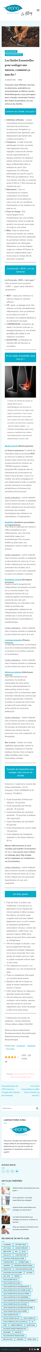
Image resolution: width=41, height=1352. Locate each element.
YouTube (10, 1049)
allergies (7, 1244)
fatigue (29, 1272)
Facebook (31, 1045)
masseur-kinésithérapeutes (14, 1329)
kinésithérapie (16, 1325)
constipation (20, 1255)
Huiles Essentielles (14, 54)
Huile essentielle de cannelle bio (17, 1290)
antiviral (7, 1248)
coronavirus (8, 1262)
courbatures (23, 1262)
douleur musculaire (23, 1269)
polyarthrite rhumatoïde (13, 1336)
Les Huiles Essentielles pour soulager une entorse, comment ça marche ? (25, 1219)
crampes (6, 1265)
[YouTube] (17, 1171)
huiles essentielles (24, 1077)
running (20, 1339)
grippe (17, 1276)
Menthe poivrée (11, 446)
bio (16, 1251)
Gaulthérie (9, 522)
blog (24, 1251)
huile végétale (29, 1318)
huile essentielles (10, 1315)
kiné (5, 1325)
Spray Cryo (31, 1339)
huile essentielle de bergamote (16, 1286)
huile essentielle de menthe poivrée (18, 1308)
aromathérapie (20, 1074)
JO (32, 1322)
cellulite (7, 1255)
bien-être (7, 1251)
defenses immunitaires (23, 1265)
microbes (7, 1332)
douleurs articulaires (12, 1272)
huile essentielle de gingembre (15, 1297)
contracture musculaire (13, 1258)
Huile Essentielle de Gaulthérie (16, 1293)
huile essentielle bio (11, 1283)
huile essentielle (10, 1279)
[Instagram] (8, 1171)
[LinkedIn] (12, 1171)
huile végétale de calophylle (15, 1322)
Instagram (21, 1045)
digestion (7, 1269)
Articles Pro (11, 51)
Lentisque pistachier (13, 640)
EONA (20, 80)
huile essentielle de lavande (15, 1304)
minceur (18, 1332)
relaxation (8, 1339)
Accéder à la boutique (10, 1349)
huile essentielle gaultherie (15, 1311)
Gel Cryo (6, 1276)
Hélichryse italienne (13, 672)
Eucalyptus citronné (13, 580)
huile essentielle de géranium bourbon (19, 1301)
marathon (31, 1325)
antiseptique (20, 1244)
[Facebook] (3, 1171)
